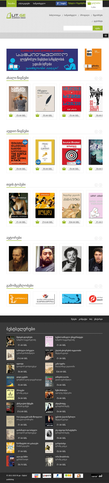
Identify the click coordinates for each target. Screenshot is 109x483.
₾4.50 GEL (22, 398)
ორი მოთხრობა (62, 457)
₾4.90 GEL (61, 411)
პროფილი (84, 15)
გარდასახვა (60, 444)
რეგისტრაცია (82, 3)
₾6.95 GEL (100, 115)
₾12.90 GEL (22, 358)
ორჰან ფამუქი (22, 406)
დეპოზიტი (98, 21)
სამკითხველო (39, 4)
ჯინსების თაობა (62, 377)
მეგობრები (98, 15)
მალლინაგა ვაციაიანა (65, 367)
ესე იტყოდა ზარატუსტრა (66, 430)
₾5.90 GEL (21, 115)
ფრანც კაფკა (22, 393)
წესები (74, 319)
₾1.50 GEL (61, 358)
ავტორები (14, 238)
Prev (11, 67)
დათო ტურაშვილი (63, 380)
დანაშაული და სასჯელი (26, 430)
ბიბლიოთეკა (55, 15)
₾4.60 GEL (61, 385)
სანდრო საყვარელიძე (26, 340)
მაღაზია (11, 4)
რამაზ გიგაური (22, 446)
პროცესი (20, 390)
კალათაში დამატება (11, 115)
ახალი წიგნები (17, 78)
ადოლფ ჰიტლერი (63, 393)
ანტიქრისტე (60, 404)
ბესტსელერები (20, 329)
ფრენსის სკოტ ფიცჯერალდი (29, 380)
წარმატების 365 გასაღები (27, 444)
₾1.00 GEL (21, 222)
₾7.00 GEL (22, 438)
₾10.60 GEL (48, 222)
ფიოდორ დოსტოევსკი (26, 367)
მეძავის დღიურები (24, 337)
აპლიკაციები (24, 4)
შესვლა (71, 3)
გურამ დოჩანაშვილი (25, 353)
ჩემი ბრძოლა (61, 390)
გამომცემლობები (19, 285)
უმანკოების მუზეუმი (24, 404)
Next (15, 67)
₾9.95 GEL (21, 168)
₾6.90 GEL (22, 371)
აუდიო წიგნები (17, 131)
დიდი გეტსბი (22, 377)
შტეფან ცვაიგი (61, 353)
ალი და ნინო (22, 457)
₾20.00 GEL (74, 222)
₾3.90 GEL (22, 385)
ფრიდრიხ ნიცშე (62, 406)
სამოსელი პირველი (25, 351)
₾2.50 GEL (61, 451)
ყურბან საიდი (22, 460)
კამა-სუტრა (60, 364)
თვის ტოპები (16, 184)
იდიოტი (19, 364)
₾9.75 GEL (22, 464)
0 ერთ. (93, 7)
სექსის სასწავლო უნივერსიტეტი (69, 337)
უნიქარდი (98, 319)
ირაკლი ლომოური (24, 420)
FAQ (90, 319)
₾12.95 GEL (22, 411)
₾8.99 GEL (100, 168)
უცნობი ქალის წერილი (65, 417)
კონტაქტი (83, 319)
